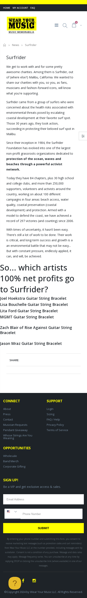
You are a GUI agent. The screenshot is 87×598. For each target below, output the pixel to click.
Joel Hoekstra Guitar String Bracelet (33, 298)
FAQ (32, 7)
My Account (20, 7)
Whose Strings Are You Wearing (17, 436)
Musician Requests (15, 425)
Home (6, 7)
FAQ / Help (53, 419)
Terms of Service (57, 430)
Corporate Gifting (14, 466)
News (15, 45)
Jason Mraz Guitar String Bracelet (31, 343)
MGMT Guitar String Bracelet (27, 316)
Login (50, 409)
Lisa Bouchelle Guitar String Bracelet (34, 304)
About (7, 409)
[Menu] (56, 25)
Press (7, 414)
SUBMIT (43, 528)
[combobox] (12, 511)
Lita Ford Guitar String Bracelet (29, 310)
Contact (8, 419)
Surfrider (61, 72)
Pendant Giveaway (15, 430)
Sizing (50, 414)
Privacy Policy (55, 425)
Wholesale (10, 456)
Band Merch (11, 461)
